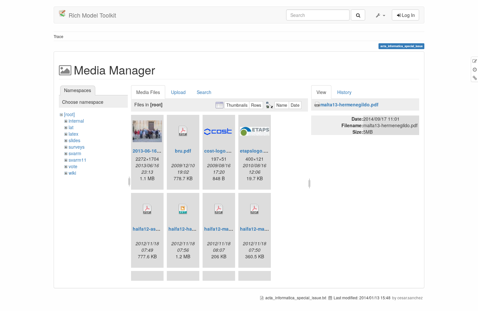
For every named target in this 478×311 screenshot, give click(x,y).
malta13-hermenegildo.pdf (349, 104)
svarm (75, 153)
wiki (72, 172)
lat (71, 127)
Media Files (148, 92)
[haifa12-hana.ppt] (183, 209)
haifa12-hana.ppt (187, 228)
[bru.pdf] (183, 131)
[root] (69, 114)
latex (73, 133)
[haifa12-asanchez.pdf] (147, 209)
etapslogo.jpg (255, 150)
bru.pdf (183, 150)
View (321, 92)
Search (204, 92)
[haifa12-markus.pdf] (254, 209)
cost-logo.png (220, 150)
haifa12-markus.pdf (261, 228)
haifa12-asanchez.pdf (156, 228)
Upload (178, 92)
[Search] (358, 14)
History (344, 92)
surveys (77, 146)
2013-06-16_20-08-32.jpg (160, 150)
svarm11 (77, 159)
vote (73, 166)
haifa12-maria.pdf (223, 228)
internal (76, 120)
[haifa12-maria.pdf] (218, 209)
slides (74, 140)
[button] (380, 15)
